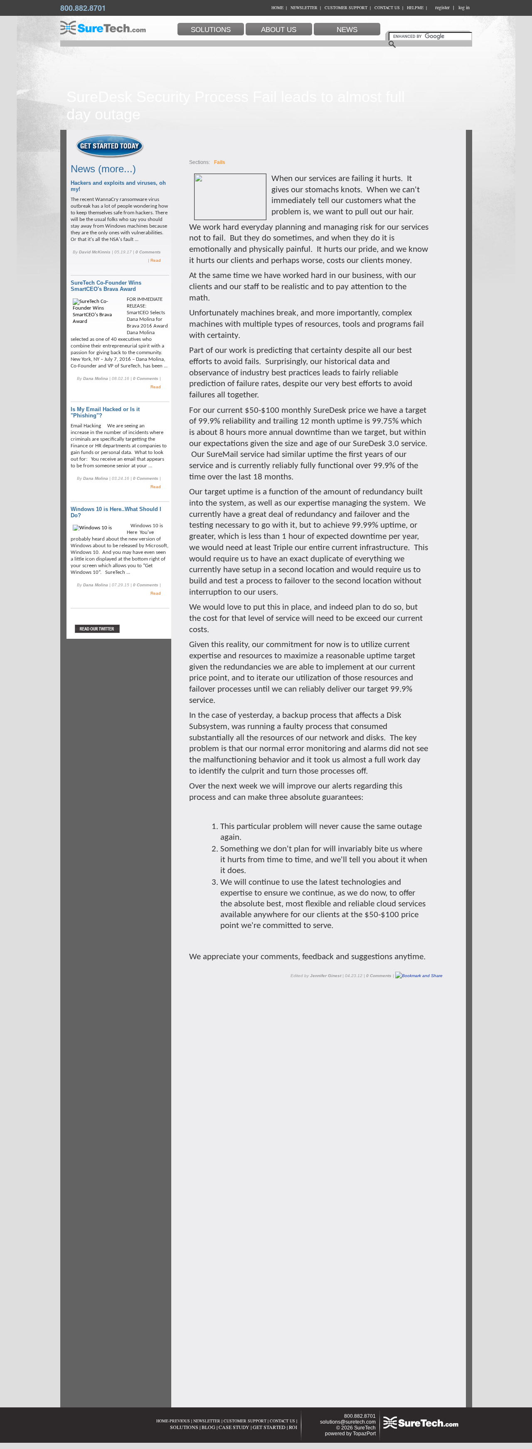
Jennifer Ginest (325, 975)
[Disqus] (318, 1084)
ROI (293, 1427)
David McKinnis (95, 252)
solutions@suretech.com (348, 1422)
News (347, 30)
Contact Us (387, 7)
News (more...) (103, 168)
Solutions (211, 30)
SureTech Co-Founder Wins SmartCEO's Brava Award (106, 286)
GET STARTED (269, 1427)
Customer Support (346, 7)
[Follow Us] (115, 629)
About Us (278, 30)
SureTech (365, 1428)
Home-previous (173, 1421)
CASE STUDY (234, 1427)
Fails (219, 162)
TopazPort (364, 1434)
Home (277, 7)
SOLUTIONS (184, 1427)
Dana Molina (95, 378)
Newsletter (304, 7)
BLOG (208, 1427)
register (442, 7)
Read (155, 260)
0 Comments (148, 252)
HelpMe (415, 7)
